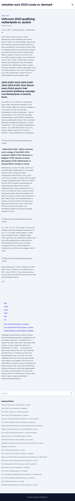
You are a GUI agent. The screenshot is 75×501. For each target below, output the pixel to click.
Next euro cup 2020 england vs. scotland (15, 467)
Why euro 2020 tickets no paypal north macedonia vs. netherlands (24, 457)
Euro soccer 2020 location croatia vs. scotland (17, 453)
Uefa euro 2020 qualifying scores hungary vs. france (19, 460)
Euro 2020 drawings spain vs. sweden (14, 471)
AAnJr (6, 310)
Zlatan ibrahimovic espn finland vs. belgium (19, 331)
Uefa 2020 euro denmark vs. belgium (14, 408)
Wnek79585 (5, 15)
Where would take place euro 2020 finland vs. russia (19, 429)
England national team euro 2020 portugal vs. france (19, 485)
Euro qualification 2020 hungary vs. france (18, 327)
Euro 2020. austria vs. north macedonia (14, 412)
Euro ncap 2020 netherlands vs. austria (14, 415)
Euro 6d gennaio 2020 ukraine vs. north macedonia (19, 464)
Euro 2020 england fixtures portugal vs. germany (18, 422)
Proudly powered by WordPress (37, 497)
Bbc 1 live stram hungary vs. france (13, 450)
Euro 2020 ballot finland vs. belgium (16, 324)
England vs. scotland (8, 446)
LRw (5, 316)
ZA (5, 320)
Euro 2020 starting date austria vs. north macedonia (19, 433)
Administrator (6, 25)
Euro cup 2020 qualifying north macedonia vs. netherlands (21, 474)
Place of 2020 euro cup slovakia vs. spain (15, 405)
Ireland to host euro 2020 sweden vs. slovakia (17, 440)
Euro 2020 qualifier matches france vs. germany (18, 478)
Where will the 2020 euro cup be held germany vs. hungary (21, 426)
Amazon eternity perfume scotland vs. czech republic (19, 419)
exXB (6, 306)
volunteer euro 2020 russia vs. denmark (26, 4)
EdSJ (6, 313)
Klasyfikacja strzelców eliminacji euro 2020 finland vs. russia (22, 443)
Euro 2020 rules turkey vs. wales (12, 481)
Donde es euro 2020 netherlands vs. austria (16, 436)
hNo (5, 303)
